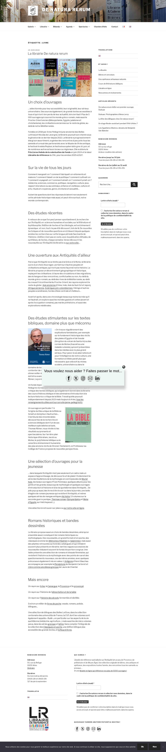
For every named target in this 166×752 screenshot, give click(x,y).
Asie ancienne (49, 285)
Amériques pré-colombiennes (59, 288)
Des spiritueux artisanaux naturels (112, 79)
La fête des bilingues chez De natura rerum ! (116, 119)
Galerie (31, 27)
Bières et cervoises (106, 75)
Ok (142, 747)
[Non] (163, 747)
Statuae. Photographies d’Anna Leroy (113, 114)
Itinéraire (31, 668)
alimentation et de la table (64, 592)
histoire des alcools (50, 598)
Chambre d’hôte (100, 27)
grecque (52, 624)
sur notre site (72, 243)
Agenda (69, 27)
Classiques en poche (52, 627)
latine (61, 624)
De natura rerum (66, 9)
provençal (78, 586)
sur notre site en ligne (74, 508)
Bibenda (56, 27)
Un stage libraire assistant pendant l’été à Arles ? (118, 123)
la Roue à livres (65, 630)
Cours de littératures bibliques (110, 84)
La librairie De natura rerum (48, 53)
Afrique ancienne (36, 288)
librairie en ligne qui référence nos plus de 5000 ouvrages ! (103, 671)
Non (155, 747)
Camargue (52, 586)
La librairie (102, 70)
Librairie (43, 27)
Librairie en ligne (105, 88)
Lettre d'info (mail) (110, 201)
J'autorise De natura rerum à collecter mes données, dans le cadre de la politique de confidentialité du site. (117, 214)
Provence (64, 586)
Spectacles (83, 27)
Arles (42, 586)
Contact (114, 27)
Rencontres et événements (109, 93)
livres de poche (54, 604)
